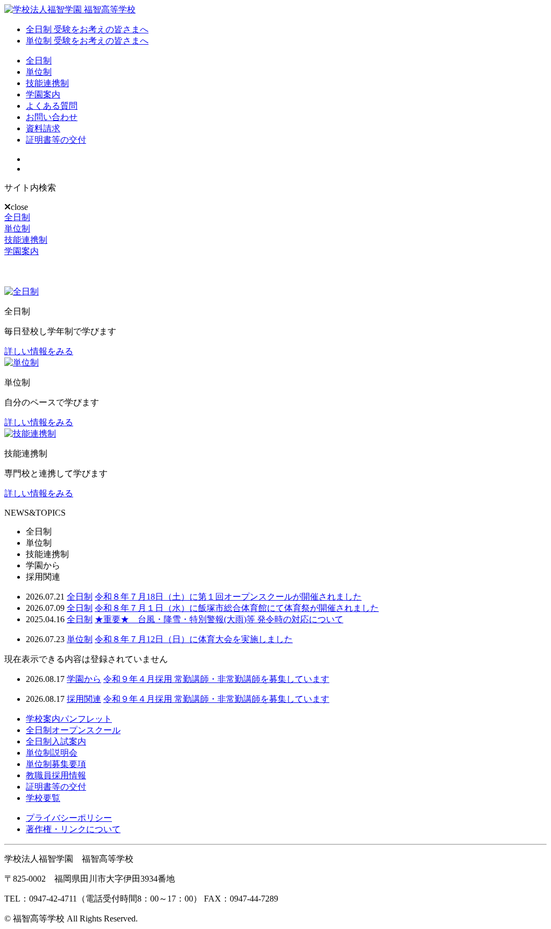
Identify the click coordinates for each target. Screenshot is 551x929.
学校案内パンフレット (69, 718)
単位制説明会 (51, 752)
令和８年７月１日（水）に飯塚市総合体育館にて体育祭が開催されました (237, 608)
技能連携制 (47, 83)
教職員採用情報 (56, 775)
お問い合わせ (51, 117)
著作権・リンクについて (73, 829)
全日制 (39, 60)
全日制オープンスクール (73, 730)
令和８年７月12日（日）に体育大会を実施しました (194, 639)
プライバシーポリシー (69, 817)
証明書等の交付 (56, 139)
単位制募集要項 (56, 764)
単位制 (39, 71)
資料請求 (43, 128)
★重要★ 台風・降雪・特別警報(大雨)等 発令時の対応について (219, 619)
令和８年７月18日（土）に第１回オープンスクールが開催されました (228, 596)
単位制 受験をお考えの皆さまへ (87, 40)
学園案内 (43, 94)
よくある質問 (51, 105)
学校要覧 (43, 798)
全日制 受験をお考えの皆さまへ (87, 29)
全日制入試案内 (56, 741)
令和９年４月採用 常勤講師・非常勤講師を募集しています (216, 679)
